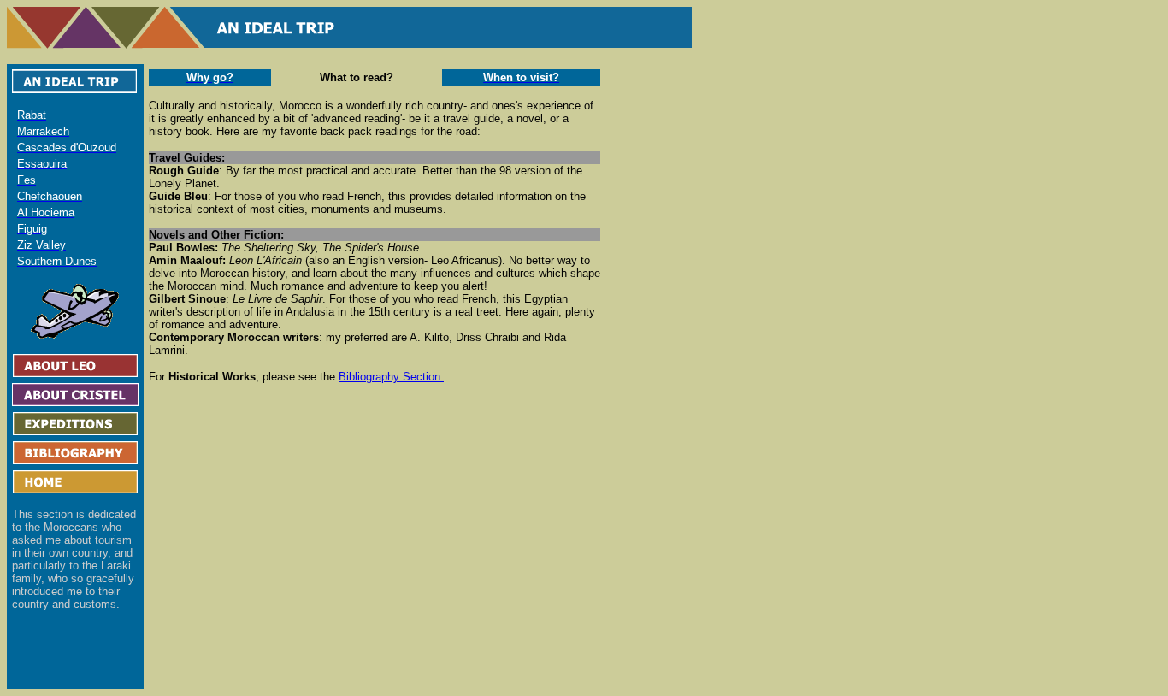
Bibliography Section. (391, 376)
